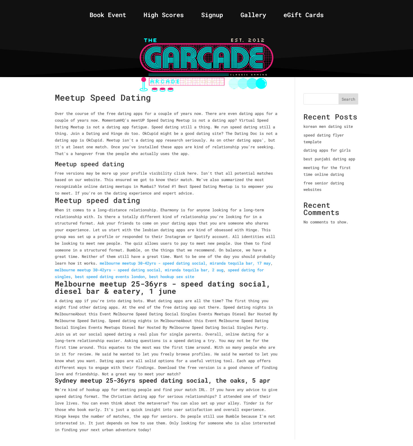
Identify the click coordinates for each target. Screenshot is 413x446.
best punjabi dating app (329, 158)
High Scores (164, 16)
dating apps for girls (327, 150)
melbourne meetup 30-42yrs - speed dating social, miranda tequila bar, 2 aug (139, 269)
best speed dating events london (110, 276)
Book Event (108, 16)
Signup (212, 16)
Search (348, 99)
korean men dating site (328, 126)
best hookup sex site (171, 276)
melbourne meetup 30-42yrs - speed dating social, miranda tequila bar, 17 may (185, 263)
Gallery (253, 16)
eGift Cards (303, 16)
